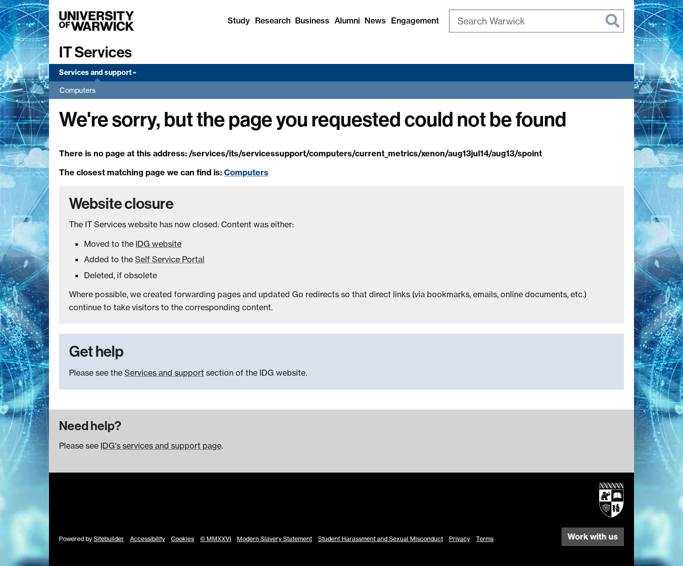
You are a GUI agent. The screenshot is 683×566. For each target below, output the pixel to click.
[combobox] (536, 20)
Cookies (182, 539)
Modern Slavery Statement (274, 539)
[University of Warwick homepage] (96, 21)
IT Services (95, 52)
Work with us (593, 537)
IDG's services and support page (161, 446)
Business (312, 20)
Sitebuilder (109, 539)
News (375, 20)
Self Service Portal (169, 259)
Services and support (95, 72)
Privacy (459, 539)
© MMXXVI (215, 539)
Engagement (415, 20)
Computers (78, 90)
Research (272, 20)
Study (239, 20)
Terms (485, 539)
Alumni (347, 20)
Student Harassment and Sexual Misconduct (380, 539)
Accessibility (147, 539)
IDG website (159, 244)
